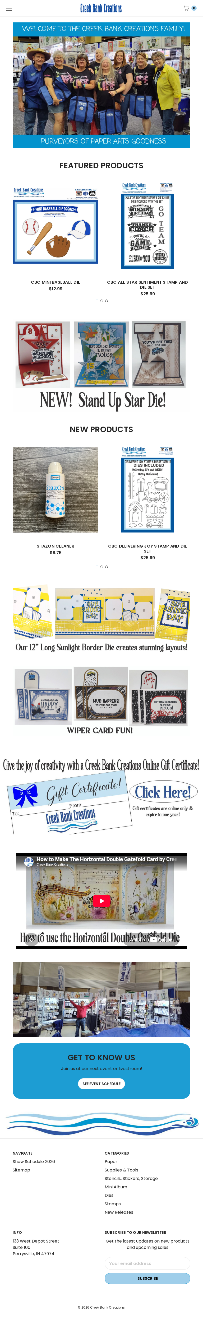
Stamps (113, 1204)
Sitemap (21, 1170)
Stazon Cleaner (55, 546)
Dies (109, 1195)
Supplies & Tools (121, 1170)
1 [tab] (97, 301)
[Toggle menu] (8, 8)
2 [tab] (101, 301)
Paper (111, 1162)
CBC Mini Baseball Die (55, 282)
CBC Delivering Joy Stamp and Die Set (147, 548)
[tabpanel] (56, 239)
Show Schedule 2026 (34, 1162)
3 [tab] (106, 301)
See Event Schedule (101, 1083)
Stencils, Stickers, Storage (131, 1178)
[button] (101, 796)
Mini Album (116, 1187)
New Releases (119, 1212)
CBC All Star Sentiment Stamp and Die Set (147, 284)
